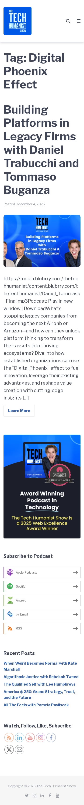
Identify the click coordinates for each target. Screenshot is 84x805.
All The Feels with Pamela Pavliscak (36, 705)
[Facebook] (49, 795)
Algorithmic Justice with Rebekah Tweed (41, 677)
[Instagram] (34, 795)
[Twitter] (26, 795)
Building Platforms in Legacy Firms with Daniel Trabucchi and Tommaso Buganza (41, 150)
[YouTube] (57, 795)
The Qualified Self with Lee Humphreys (39, 684)
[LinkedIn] (42, 795)
